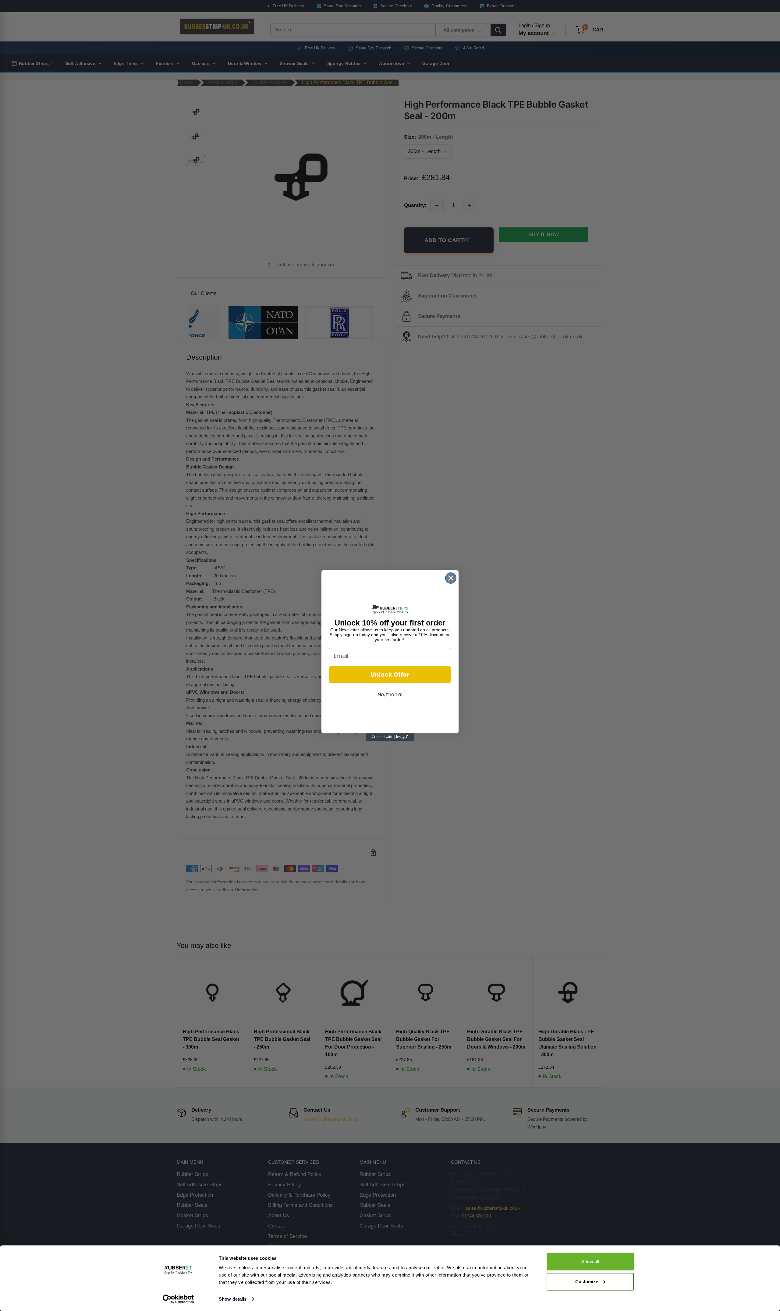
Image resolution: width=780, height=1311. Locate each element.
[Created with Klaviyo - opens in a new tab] (390, 737)
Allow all (590, 1261)
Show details (232, 1299)
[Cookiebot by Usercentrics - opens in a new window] (178, 1299)
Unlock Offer (390, 674)
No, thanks (390, 694)
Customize (586, 1281)
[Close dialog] (450, 578)
